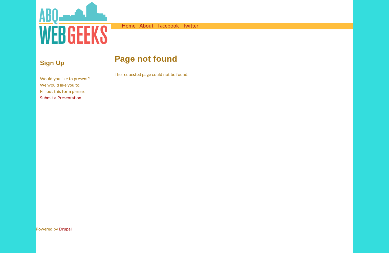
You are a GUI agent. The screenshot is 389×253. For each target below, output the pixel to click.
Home (128, 26)
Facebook (168, 26)
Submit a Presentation (60, 98)
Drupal (65, 229)
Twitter (190, 26)
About (146, 26)
